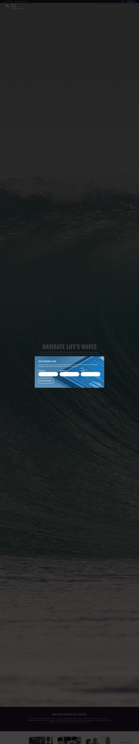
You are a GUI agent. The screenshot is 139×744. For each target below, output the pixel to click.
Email (82, 371)
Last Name (63, 371)
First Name (41, 371)
